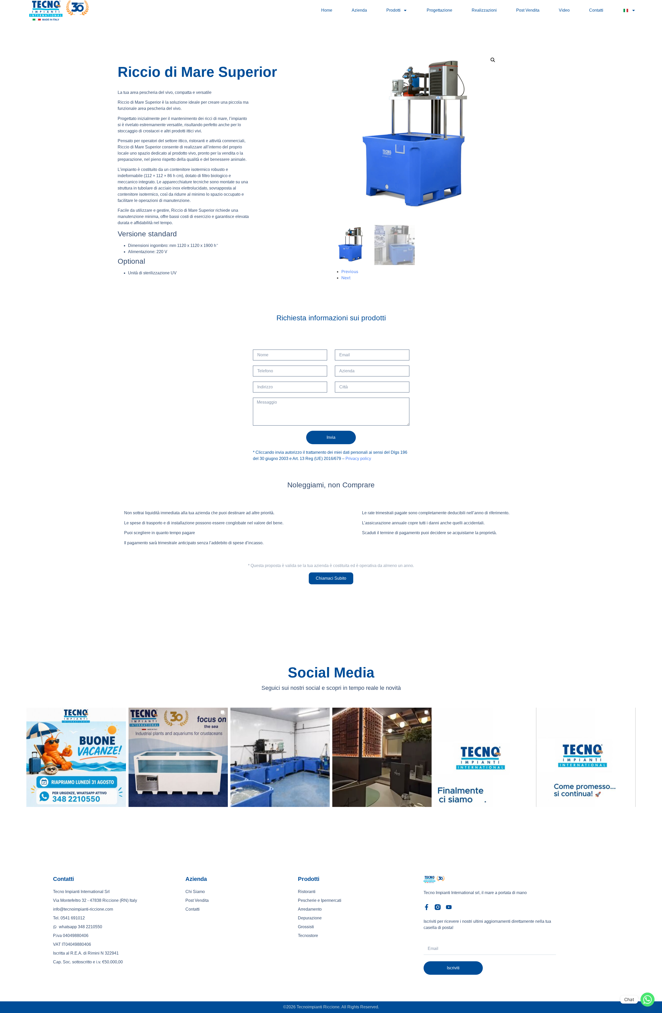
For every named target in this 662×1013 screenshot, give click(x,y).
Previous (349, 271)
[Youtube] (449, 907)
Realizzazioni (484, 10)
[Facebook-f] (427, 907)
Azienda (359, 10)
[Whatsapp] (648, 1000)
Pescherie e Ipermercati (319, 900)
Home (326, 10)
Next (346, 277)
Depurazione (310, 918)
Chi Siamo (195, 891)
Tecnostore (308, 935)
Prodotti (393, 10)
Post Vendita (527, 10)
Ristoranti (306, 891)
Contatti (596, 10)
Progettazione (439, 10)
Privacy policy (358, 458)
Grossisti (306, 927)
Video (564, 10)
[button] (493, 60)
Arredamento (310, 909)
